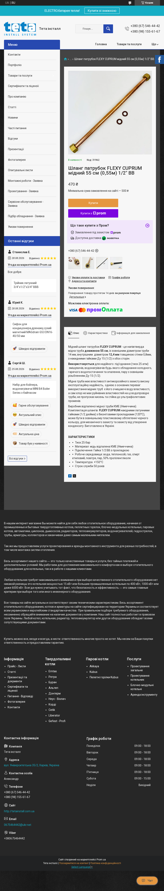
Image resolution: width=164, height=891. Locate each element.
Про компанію (17, 96)
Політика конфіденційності (105, 863)
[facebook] (70, 476)
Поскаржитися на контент (74, 863)
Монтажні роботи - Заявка (25, 180)
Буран (53, 682)
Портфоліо (15, 65)
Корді (52, 704)
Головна (101, 44)
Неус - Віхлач (57, 698)
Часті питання (17, 128)
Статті (12, 107)
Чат (150, 880)
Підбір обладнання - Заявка (26, 216)
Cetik (52, 709)
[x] (74, 476)
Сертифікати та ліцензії (23, 86)
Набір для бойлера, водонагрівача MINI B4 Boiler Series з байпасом (31, 388)
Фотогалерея (17, 159)
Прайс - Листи (17, 666)
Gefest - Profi (57, 721)
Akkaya (94, 666)
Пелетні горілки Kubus (104, 677)
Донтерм (55, 693)
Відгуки (13, 138)
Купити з (86, 213)
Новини (13, 117)
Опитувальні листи (20, 170)
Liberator (54, 715)
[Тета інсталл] (20, 29)
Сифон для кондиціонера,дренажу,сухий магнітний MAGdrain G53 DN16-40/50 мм (33, 330)
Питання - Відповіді (20, 696)
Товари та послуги (129, 44)
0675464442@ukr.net (17, 824)
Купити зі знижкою (102, 11)
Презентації (16, 149)
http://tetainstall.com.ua (19, 811)
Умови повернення (20, 226)
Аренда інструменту (144, 694)
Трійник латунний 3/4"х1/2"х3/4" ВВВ (26, 285)
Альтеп (53, 687)
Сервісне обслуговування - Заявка (25, 203)
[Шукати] (108, 28)
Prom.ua (101, 859)
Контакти (14, 54)
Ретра (53, 676)
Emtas (53, 671)
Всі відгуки (16, 458)
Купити (93, 203)
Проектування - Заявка (23, 191)
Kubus (93, 671)
